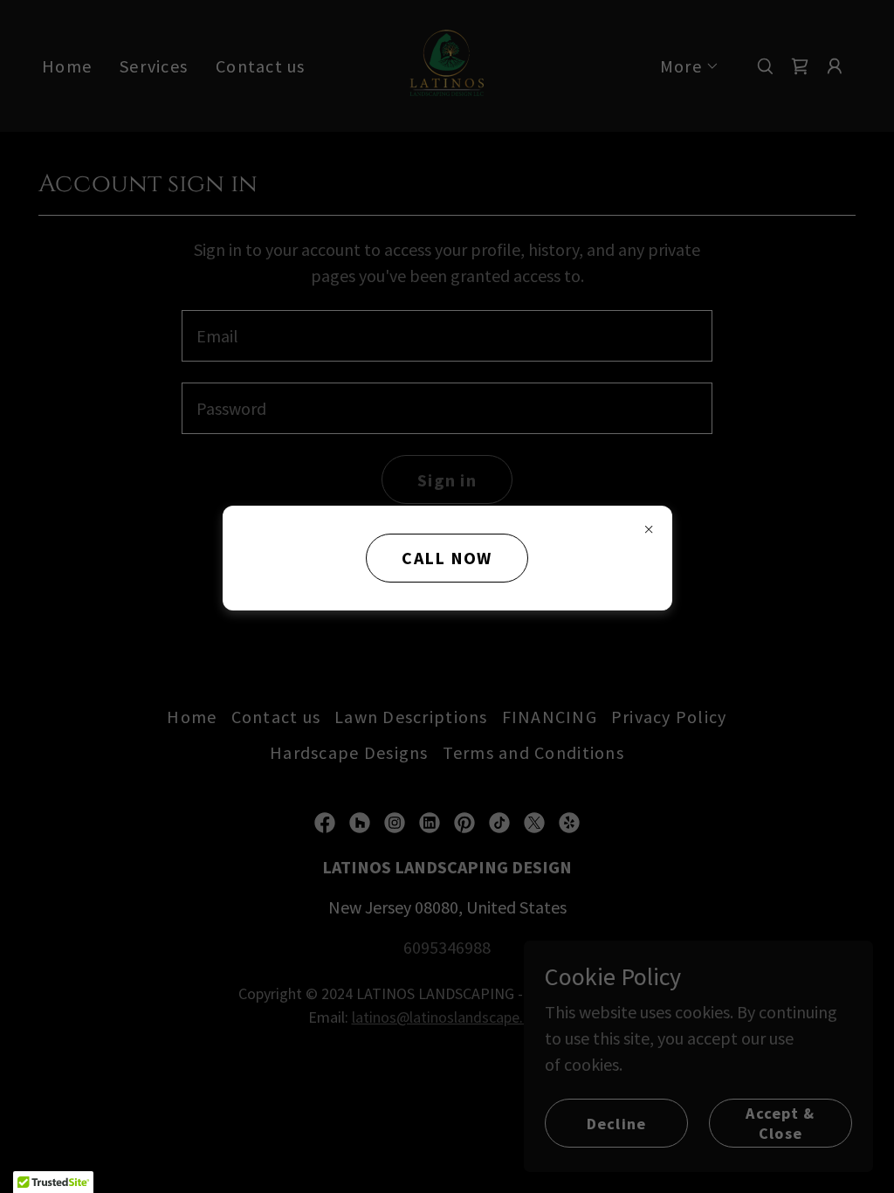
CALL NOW (447, 558)
